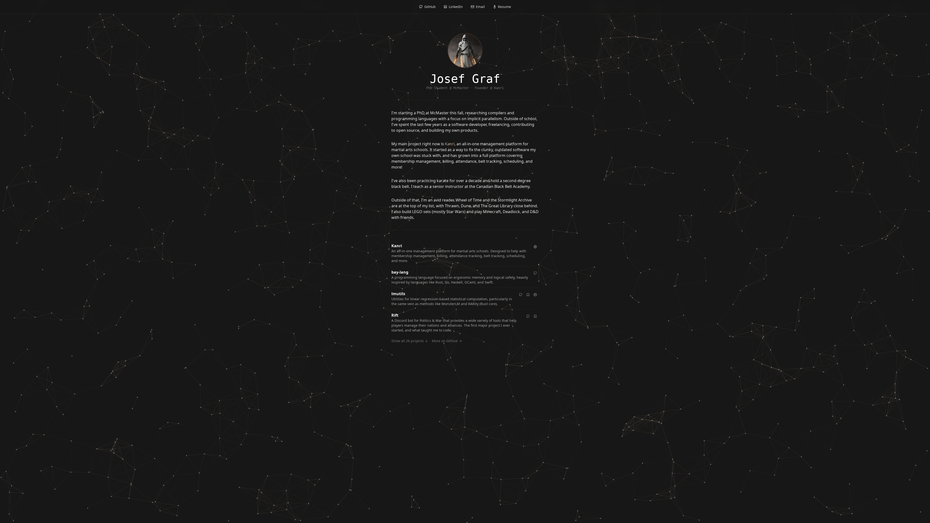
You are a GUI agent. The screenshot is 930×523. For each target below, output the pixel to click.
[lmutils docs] (528, 294)
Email (480, 6)
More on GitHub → (447, 340)
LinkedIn (456, 6)
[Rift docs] (535, 316)
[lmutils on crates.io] (535, 294)
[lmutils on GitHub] (520, 294)
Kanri (450, 143)
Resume (504, 6)
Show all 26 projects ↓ (409, 340)
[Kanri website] (535, 246)
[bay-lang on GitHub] (535, 273)
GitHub (430, 6)
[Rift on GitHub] (528, 316)
